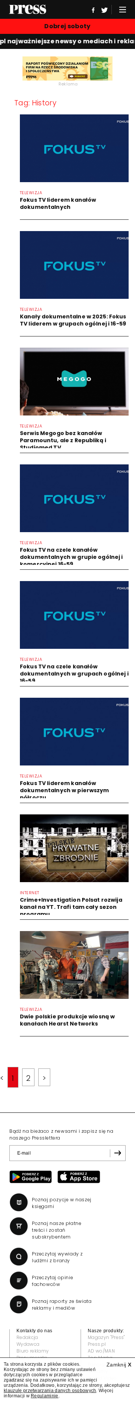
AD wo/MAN (101, 1351)
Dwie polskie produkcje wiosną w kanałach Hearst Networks (67, 1020)
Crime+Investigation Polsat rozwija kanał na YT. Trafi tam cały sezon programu (71, 907)
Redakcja (27, 1337)
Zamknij (118, 1365)
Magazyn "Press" (106, 1337)
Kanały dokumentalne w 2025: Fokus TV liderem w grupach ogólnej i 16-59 (73, 320)
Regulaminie (44, 1395)
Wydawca (27, 1344)
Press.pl (97, 1344)
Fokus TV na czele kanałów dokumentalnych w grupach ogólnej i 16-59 (74, 674)
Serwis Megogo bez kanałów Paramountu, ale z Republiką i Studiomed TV (63, 440)
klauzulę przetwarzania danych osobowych (50, 1390)
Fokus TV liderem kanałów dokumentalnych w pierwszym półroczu (64, 790)
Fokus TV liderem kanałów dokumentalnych (58, 203)
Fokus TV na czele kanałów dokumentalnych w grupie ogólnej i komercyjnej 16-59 (71, 557)
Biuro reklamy (32, 1351)
